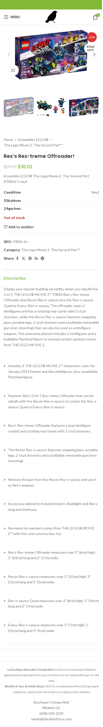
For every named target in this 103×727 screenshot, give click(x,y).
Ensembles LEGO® (33, 139)
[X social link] (23, 258)
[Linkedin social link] (36, 258)
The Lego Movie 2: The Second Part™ (33, 145)
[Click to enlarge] (13, 70)
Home (8, 139)
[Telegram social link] (42, 258)
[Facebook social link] (17, 258)
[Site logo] (51, 16)
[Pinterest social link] (30, 258)
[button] (9, 55)
